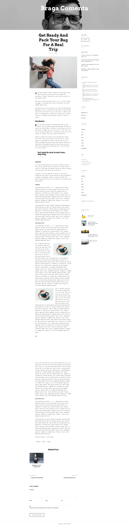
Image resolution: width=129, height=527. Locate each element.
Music (82, 134)
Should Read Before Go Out (70, 477)
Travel (82, 145)
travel (49, 441)
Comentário (32, 489)
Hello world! (84, 52)
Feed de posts (86, 161)
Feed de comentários (87, 162)
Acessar (84, 159)
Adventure (83, 129)
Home (56, 22)
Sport (82, 137)
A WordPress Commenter (87, 82)
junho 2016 (83, 115)
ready (44, 441)
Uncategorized (84, 148)
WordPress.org (86, 164)
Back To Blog (65, 22)
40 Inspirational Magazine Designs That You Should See (90, 86)
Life (82, 132)
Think (82, 189)
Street (82, 140)
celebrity (59, 101)
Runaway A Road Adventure (36, 477)
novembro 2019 (84, 112)
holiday (38, 441)
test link (52, 187)
